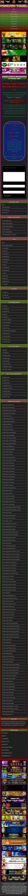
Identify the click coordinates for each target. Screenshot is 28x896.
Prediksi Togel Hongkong (7, 226)
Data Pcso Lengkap (6, 363)
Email (4, 189)
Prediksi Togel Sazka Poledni (8, 614)
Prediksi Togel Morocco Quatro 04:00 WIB (10, 554)
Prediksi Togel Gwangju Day (8, 485)
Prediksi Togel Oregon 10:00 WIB (9, 587)
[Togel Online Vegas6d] (14, 787)
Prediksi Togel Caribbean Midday (9, 440)
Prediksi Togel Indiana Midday (8, 504)
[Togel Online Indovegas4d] (14, 878)
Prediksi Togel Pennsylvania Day (8, 595)
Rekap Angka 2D (5, 259)
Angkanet (3, 735)
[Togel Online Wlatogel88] (14, 805)
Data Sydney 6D (14, 28)
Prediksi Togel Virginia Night (8, 703)
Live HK (3, 204)
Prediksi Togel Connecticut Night (9, 460)
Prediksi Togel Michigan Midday (8, 540)
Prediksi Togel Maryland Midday (8, 529)
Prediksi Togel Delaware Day (8, 462)
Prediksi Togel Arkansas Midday (9, 413)
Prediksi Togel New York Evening (9, 567)
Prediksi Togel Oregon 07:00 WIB (9, 584)
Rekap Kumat (5, 251)
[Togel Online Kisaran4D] (14, 52)
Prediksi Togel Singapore (7, 223)
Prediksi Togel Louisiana (7, 520)
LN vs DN (4, 273)
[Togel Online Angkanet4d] (14, 860)
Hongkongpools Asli (6, 755)
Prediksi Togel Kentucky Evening (9, 515)
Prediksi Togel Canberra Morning (9, 432)
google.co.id (18, 97)
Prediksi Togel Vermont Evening (8, 697)
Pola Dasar (4, 264)
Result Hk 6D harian (6, 391)
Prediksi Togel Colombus (7, 454)
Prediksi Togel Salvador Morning (9, 603)
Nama (4, 183)
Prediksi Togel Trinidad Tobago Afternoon (11, 667)
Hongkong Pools (5, 721)
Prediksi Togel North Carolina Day (9, 570)
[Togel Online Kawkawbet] (14, 781)
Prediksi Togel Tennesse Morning (9, 650)
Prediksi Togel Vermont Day (8, 695)
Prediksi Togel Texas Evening (8, 656)
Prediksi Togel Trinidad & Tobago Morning (11, 664)
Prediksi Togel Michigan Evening (9, 537)
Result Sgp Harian (6, 377)
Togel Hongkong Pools (6, 752)
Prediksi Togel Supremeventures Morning (10, 637)
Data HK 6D (23, 887)
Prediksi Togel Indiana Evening (8, 501)
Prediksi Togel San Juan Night (8, 612)
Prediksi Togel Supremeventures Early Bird (11, 628)
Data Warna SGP (17, 723)
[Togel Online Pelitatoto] (14, 64)
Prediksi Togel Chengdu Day (8, 446)
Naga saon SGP (5, 741)
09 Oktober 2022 (6, 80)
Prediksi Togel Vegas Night (7, 692)
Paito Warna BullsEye (6, 322)
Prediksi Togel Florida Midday (8, 471)
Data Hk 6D (14, 26)
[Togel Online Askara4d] (14, 793)
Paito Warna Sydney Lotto (16, 890)
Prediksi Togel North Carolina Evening (10, 573)
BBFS (3, 242)
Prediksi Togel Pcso (6, 229)
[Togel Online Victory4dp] (14, 775)
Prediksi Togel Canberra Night (8, 435)
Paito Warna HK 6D (8, 723)
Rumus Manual (5, 248)
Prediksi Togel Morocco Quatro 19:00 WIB (10, 556)
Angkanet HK (4, 744)
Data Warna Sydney (14, 721)
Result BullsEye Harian (6, 394)
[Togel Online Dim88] (14, 40)
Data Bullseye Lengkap (7, 366)
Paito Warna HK (5, 886)
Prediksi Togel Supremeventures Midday (10, 634)
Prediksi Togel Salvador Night (8, 606)
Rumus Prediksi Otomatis (7, 245)
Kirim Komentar (7, 195)
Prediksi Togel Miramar (7, 543)
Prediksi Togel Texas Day (7, 653)
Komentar (14, 80)
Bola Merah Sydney (6, 207)
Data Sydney (7, 725)
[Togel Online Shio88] (14, 872)
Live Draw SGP (5, 890)
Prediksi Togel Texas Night (7, 661)
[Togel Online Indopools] (14, 866)
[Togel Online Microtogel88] (14, 763)
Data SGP (21, 725)
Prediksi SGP (14, 19)
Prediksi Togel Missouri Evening (8, 545)
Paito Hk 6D (4, 314)
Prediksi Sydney (14, 16)
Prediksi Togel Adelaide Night (8, 407)
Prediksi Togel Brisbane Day (8, 418)
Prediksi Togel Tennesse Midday (9, 648)
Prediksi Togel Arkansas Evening (9, 410)
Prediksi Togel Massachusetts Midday (10, 534)
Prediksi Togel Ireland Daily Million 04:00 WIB (11, 507)
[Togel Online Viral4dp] (14, 70)
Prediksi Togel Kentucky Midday (8, 518)
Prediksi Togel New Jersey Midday (9, 565)
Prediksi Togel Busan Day (7, 427)
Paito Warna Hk (5, 316)
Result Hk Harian (5, 380)
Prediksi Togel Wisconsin (7, 714)
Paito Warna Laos (5, 328)
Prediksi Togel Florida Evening (8, 468)
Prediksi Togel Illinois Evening (8, 496)
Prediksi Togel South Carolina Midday (10, 623)
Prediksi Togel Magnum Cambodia (9, 234)
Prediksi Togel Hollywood (7, 490)
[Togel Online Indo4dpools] (14, 824)
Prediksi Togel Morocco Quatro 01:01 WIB (10, 551)
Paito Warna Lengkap (6, 319)
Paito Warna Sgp (5, 311)
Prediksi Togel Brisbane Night (8, 421)
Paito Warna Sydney (6, 336)
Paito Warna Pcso (5, 333)
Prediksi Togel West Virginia (8, 711)
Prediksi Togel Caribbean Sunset (9, 443)
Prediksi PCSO (14, 21)
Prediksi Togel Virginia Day (7, 700)
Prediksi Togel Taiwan (6, 642)
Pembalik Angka (5, 267)
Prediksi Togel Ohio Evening (8, 576)
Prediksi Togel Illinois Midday (8, 498)
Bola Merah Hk (5, 212)
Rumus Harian (5, 284)
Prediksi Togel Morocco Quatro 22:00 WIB (10, 559)
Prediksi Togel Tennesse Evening (9, 645)
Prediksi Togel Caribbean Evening (9, 438)
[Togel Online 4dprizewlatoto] (14, 812)
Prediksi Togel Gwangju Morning (9, 487)
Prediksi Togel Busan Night (7, 429)
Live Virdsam (4, 733)
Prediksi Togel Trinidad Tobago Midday (10, 672)
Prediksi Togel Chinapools (7, 451)
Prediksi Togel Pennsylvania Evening (9, 598)
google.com (10, 97)
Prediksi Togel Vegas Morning (8, 689)
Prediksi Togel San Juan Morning (9, 609)
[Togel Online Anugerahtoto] (14, 848)
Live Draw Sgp (5, 295)
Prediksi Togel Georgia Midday (8, 476)
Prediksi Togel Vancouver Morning (9, 675)
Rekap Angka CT (5, 253)
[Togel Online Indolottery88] (14, 854)
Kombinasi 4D (5, 275)
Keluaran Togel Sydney (6, 747)
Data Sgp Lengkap (6, 358)
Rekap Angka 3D (5, 256)
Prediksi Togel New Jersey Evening (9, 562)
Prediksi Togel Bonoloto (7, 415)
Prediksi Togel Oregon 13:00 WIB (9, 590)
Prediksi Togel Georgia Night (8, 479)
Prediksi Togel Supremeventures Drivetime (11, 626)
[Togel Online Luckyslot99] (14, 830)
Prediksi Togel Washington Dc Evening (10, 706)
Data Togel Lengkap (6, 355)
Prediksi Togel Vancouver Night (8, 678)
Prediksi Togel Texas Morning (8, 659)
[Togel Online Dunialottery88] (14, 842)
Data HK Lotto (14, 892)
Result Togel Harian (6, 383)
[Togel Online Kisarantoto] (14, 58)
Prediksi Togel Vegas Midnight (8, 686)
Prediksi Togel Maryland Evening (9, 526)
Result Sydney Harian (6, 385)
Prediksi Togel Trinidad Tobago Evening (10, 670)
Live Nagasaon (4, 738)
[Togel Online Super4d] (14, 46)
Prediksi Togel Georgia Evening (8, 474)
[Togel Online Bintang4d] (14, 799)
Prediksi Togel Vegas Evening (8, 683)
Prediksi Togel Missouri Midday (8, 548)
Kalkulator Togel (5, 281)
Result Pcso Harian (6, 396)
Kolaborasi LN (5, 278)
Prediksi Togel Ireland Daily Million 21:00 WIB (11, 509)
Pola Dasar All (5, 262)
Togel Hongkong (5, 750)
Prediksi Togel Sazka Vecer (7, 617)
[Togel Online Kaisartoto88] (14, 818)
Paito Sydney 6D (5, 308)
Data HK (6, 887)
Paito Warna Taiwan (6, 341)
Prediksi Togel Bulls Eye (7, 231)
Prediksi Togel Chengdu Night (8, 449)
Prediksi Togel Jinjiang (6, 512)
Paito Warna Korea (6, 325)
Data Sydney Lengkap (6, 369)
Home (14, 9)
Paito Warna (14, 11)
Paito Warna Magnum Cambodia (9, 330)
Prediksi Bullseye (14, 14)
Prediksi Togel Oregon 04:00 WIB (9, 581)
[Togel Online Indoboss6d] (14, 769)
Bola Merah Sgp (5, 209)
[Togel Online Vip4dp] (14, 836)
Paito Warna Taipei (6, 339)
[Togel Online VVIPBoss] (14, 34)
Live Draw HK (5, 292)
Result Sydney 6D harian (7, 388)
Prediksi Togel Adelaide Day (8, 404)
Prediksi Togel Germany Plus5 (8, 482)
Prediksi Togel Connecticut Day (8, 457)
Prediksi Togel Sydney (6, 220)
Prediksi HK (14, 23)
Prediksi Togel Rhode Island (8, 601)
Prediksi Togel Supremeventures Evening (10, 631)
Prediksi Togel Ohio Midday (7, 579)
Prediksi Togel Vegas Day (7, 681)
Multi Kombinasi (5, 270)
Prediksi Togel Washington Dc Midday (10, 708)
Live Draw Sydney (5, 297)
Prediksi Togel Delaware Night (8, 465)
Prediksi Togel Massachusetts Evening (10, 532)
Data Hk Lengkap (5, 361)
